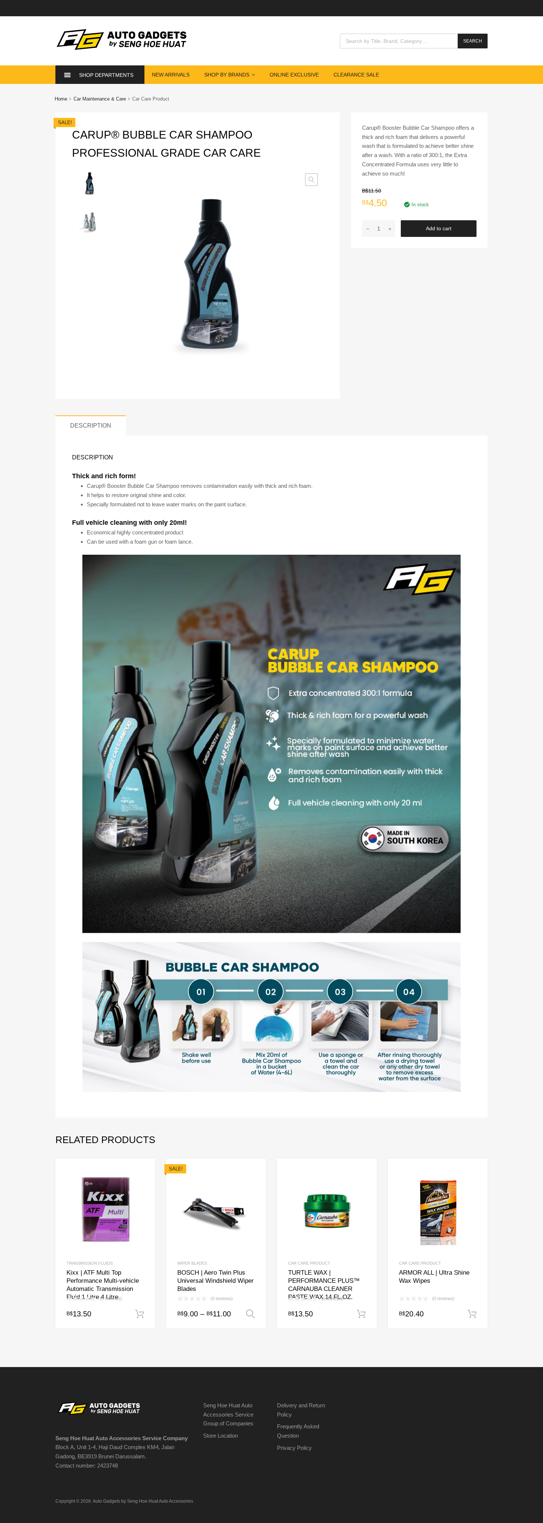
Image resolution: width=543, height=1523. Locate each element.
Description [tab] (90, 425)
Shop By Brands (226, 75)
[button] (311, 179)
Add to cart (438, 228)
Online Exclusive (294, 75)
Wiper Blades (192, 1263)
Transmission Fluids (89, 1263)
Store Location (220, 1435)
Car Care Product (309, 1263)
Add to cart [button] (139, 1314)
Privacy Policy (294, 1448)
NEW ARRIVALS (170, 75)
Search (472, 41)
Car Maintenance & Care (100, 99)
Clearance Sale (356, 75)
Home (61, 99)
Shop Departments (106, 75)
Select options (250, 1314)
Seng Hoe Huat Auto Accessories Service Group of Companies (228, 1414)
